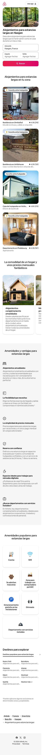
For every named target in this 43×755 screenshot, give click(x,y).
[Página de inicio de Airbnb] (4, 3)
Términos (25, 744)
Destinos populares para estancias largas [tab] (18, 654)
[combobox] (21, 48)
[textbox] (12, 56)
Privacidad (16, 744)
